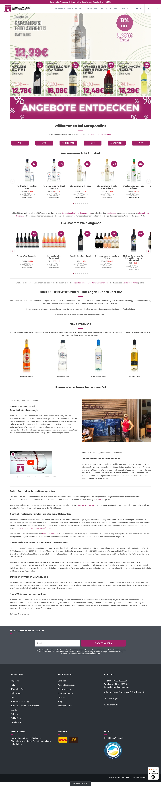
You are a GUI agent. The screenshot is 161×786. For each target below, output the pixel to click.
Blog (60, 701)
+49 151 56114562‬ (122, 684)
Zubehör (124, 8)
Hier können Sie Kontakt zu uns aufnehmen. (35, 528)
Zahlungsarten (64, 689)
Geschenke (16, 722)
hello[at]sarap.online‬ (119, 687)
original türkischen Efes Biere (84, 283)
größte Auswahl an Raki (86, 505)
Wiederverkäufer (65, 705)
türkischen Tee (102, 283)
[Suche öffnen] (157, 8)
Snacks (14, 710)
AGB (133, 778)
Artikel (101, 499)
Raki (81, 8)
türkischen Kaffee (131, 283)
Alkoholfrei (112, 8)
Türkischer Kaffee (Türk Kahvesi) (25, 705)
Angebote (60, 8)
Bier (101, 8)
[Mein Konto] (149, 8)
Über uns (62, 680)
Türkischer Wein (18, 689)
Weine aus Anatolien (50, 534)
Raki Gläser (16, 718)
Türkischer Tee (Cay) (20, 701)
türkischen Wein (104, 134)
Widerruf (61, 697)
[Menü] (157, 768)
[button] (149, 181)
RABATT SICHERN (103, 643)
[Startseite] (18, 8)
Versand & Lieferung (66, 685)
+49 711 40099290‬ (119, 680)
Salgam (14, 714)
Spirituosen (91, 8)
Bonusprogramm (65, 693)
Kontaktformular (111, 704)
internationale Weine (70, 213)
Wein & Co (72, 8)
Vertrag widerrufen (80, 783)
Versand (28, 195)
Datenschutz (141, 778)
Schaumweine (85, 213)
